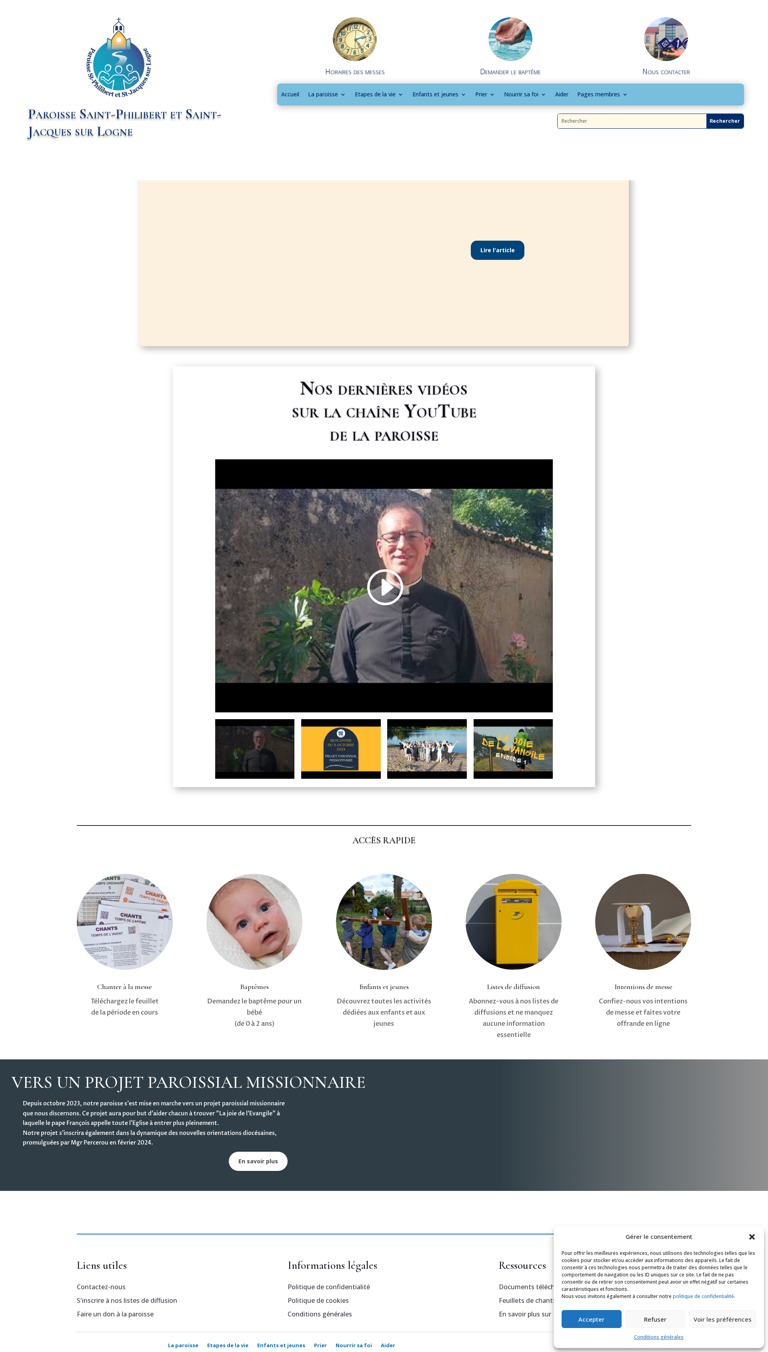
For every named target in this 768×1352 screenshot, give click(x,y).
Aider (561, 94)
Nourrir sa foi (521, 94)
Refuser (655, 1319)
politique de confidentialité (703, 1296)
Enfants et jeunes (435, 94)
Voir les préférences (723, 1319)
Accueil (290, 94)
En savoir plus (258, 1161)
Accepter (591, 1319)
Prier (481, 94)
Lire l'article (497, 250)
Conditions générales (659, 1337)
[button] (752, 1237)
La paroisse (323, 94)
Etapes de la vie (375, 94)
